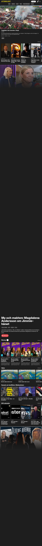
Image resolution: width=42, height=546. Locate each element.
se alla (39, 41)
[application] (21, 17)
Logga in (33, 1)
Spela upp (6, 335)
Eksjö (3, 38)
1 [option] (7, 340)
